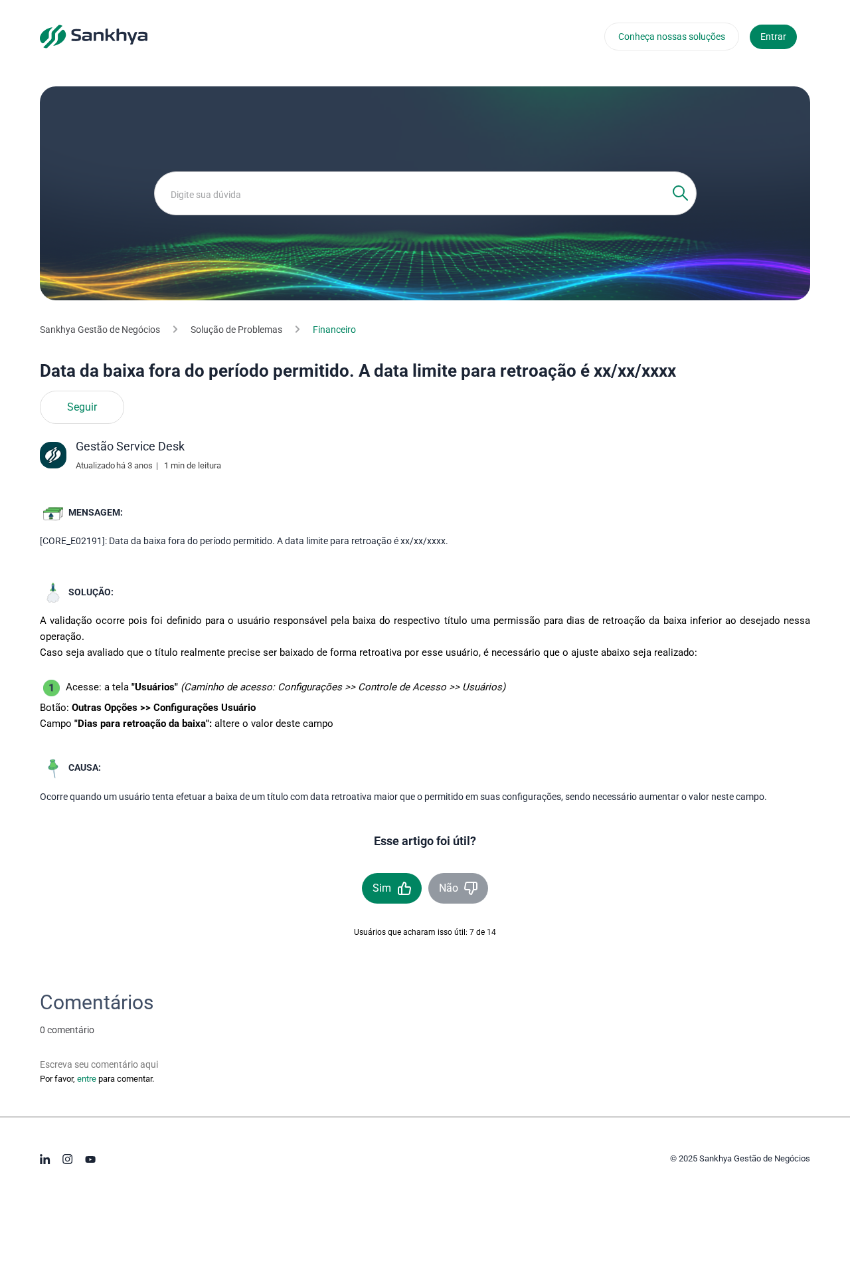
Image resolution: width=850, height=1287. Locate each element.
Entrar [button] (773, 36)
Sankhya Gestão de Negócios (100, 329)
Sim (382, 888)
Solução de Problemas (236, 329)
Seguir (82, 407)
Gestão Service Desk (130, 446)
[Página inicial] (93, 36)
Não (448, 888)
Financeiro (334, 329)
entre (86, 1079)
